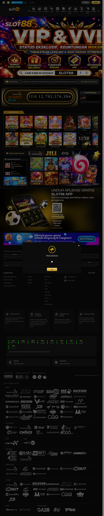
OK (52, 269)
